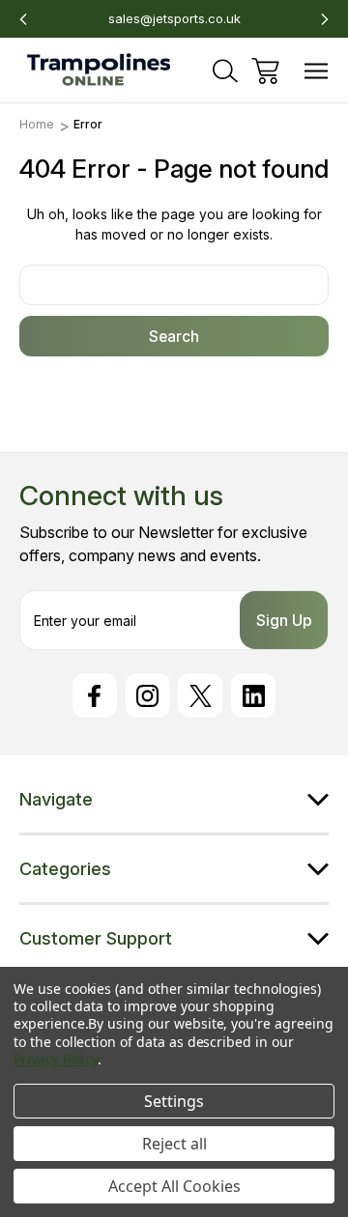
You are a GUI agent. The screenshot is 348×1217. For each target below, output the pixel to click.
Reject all (174, 1143)
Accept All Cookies (174, 1186)
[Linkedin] (253, 695)
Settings (174, 1101)
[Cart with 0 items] (265, 71)
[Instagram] (148, 695)
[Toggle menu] (316, 71)
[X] (200, 695)
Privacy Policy (56, 1059)
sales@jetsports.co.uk (174, 18)
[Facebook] (94, 695)
